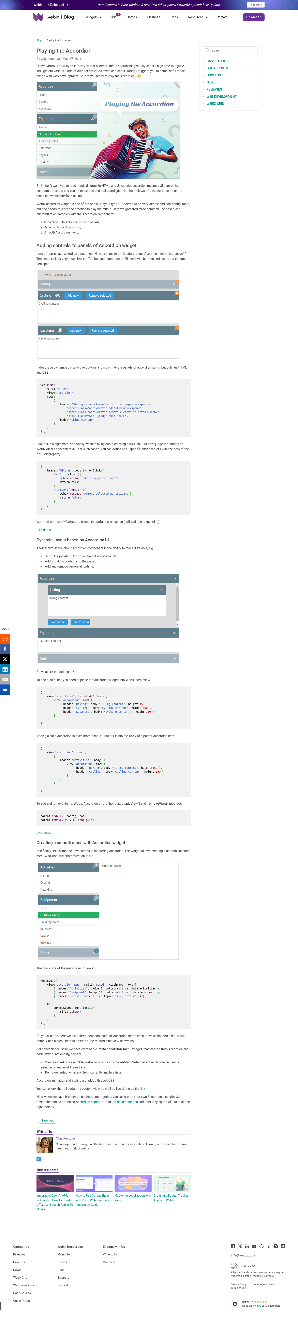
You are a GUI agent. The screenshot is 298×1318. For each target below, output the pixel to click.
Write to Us (110, 1254)
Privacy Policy (238, 1284)
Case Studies (218, 61)
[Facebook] (233, 1246)
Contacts (109, 1262)
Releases (214, 89)
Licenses (153, 17)
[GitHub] (261, 1246)
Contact (222, 17)
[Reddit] (5, 639)
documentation (127, 1102)
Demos (132, 17)
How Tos (19, 1262)
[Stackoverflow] (269, 1246)
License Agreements (262, 1284)
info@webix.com (243, 1255)
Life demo (43, 530)
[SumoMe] (5, 689)
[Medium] (283, 1246)
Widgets (92, 17)
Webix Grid (215, 104)
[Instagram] (276, 1246)
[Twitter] (240, 1246)
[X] (5, 659)
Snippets (63, 1277)
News (211, 82)
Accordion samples (89, 1102)
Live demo (43, 833)
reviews (256, 1305)
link (142, 1089)
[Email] (5, 679)
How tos (48, 1120)
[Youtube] (254, 1246)
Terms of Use (238, 1288)
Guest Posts (217, 68)
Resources (196, 17)
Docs (174, 17)
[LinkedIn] (38, 1159)
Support (63, 1285)
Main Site (64, 1254)
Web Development (222, 96)
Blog (39, 40)
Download (253, 17)
